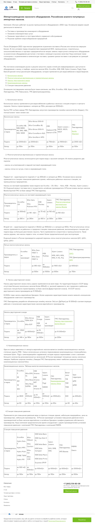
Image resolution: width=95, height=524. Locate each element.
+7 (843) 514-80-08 (83, 2)
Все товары (7, 2)
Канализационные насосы (17, 83)
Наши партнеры (44, 2)
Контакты (61, 2)
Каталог (27, 8)
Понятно (82, 520)
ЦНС (71, 260)
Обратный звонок (84, 6)
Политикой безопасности (57, 521)
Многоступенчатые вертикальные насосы (63, 204)
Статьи (54, 2)
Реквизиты (7, 505)
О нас (15, 2)
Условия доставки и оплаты (28, 2)
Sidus (59, 384)
